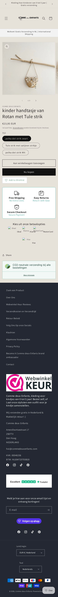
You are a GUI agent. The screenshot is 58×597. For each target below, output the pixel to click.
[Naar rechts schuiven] (35, 100)
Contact (10, 364)
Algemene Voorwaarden (18, 339)
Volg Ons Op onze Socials (18, 325)
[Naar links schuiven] (22, 100)
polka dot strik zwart (17, 138)
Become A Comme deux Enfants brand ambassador (25, 355)
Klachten (10, 332)
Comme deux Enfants (23, 591)
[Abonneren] (48, 510)
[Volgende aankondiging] (52, 4)
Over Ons (10, 297)
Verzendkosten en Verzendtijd (21, 311)
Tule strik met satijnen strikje (21, 145)
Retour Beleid (13, 318)
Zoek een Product (15, 290)
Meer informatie (29, 275)
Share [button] (9, 255)
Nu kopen (29, 171)
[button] (6, 18)
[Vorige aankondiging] (5, 4)
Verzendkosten (18, 128)
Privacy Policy (13, 346)
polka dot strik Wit (15, 152)
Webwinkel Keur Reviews (18, 304)
